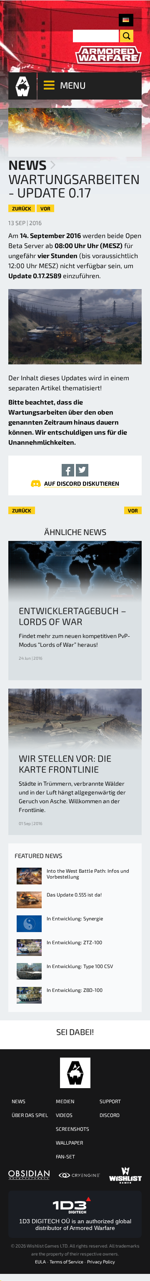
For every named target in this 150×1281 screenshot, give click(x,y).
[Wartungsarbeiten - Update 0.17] (126, 20)
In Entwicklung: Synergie (75, 918)
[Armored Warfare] (108, 55)
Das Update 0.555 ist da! (74, 894)
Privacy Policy (101, 1261)
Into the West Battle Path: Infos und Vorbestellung (88, 873)
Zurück (21, 208)
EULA (40, 1261)
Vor (45, 208)
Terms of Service (66, 1261)
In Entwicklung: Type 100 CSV (80, 966)
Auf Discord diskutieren (81, 483)
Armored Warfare (75, 1073)
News (27, 164)
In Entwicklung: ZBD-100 (74, 990)
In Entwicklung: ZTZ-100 (74, 942)
